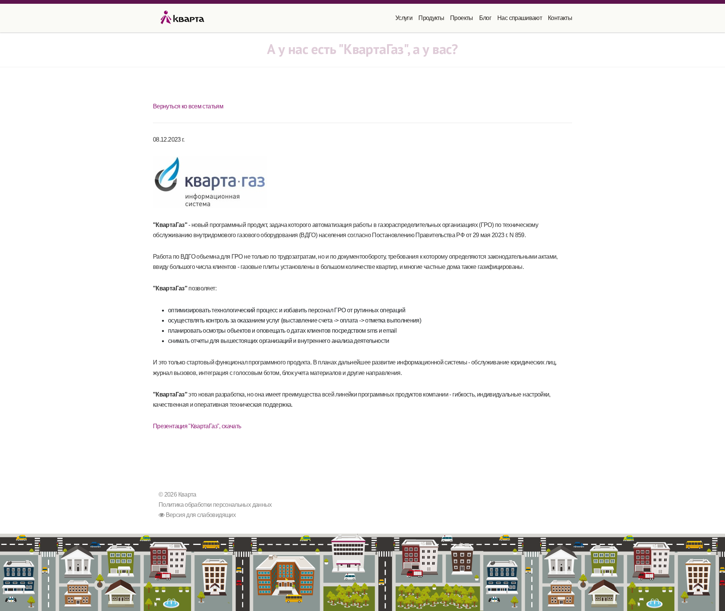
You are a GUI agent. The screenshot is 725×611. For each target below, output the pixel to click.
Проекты (461, 18)
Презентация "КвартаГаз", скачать (197, 426)
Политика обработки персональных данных (215, 504)
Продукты (431, 18)
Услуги (403, 18)
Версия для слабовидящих (200, 515)
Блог (485, 18)
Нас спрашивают (519, 18)
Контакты (560, 18)
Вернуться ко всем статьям (188, 106)
